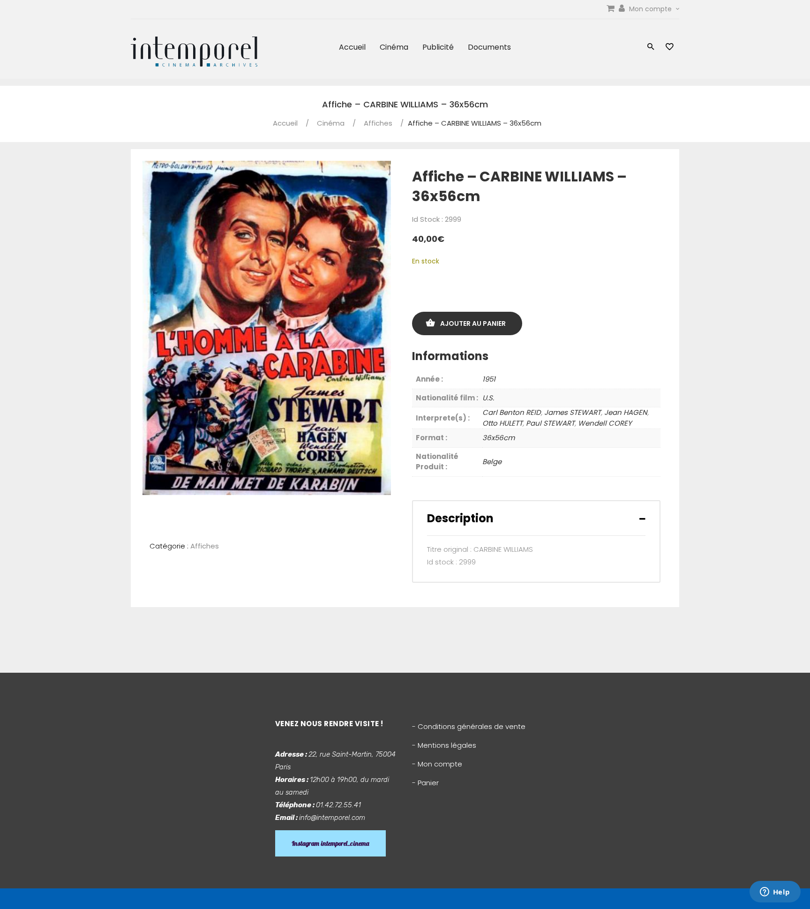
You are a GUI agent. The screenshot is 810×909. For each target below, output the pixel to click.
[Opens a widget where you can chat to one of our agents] (775, 892)
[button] (650, 48)
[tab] (536, 518)
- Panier (425, 783)
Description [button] (460, 518)
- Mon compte (437, 764)
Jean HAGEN (625, 412)
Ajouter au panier (473, 323)
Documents (489, 47)
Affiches (378, 123)
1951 (488, 379)
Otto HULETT (502, 423)
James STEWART (572, 412)
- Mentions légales (444, 745)
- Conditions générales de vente (468, 726)
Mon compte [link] (651, 9)
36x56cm (498, 438)
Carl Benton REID (511, 412)
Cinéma (394, 47)
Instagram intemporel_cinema (330, 843)
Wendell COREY (605, 423)
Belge (492, 461)
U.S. (488, 398)
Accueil (352, 47)
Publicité (438, 47)
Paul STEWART (550, 423)
